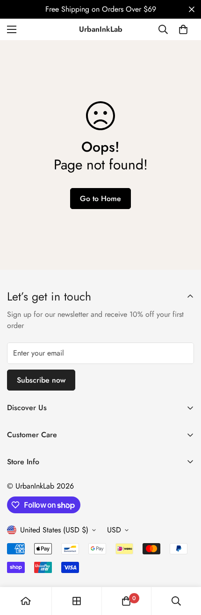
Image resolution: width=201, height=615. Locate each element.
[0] (183, 29)
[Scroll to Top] (184, 565)
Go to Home (100, 198)
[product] (25, 601)
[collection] (76, 601)
